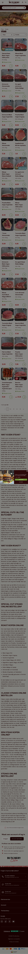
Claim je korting (21, 479)
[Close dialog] (27, 471)
